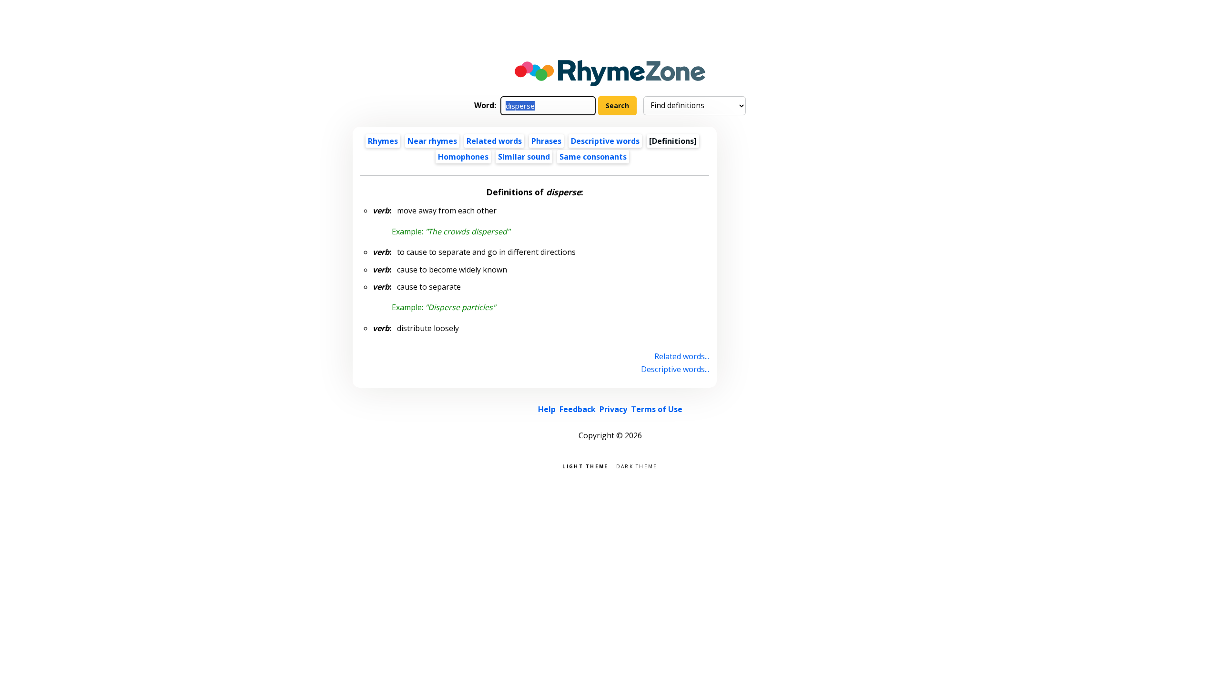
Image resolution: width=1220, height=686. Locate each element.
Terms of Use (656, 409)
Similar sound (524, 156)
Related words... (681, 356)
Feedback (577, 409)
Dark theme (637, 465)
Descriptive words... (675, 369)
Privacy (613, 409)
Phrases (546, 141)
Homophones (463, 156)
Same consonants (593, 156)
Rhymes (383, 141)
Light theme (585, 465)
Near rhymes (432, 141)
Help (547, 409)
